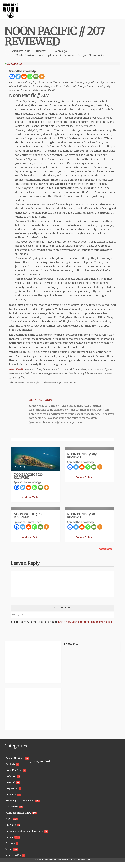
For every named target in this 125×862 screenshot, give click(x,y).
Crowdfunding (14, 770)
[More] (42, 76)
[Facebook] (12, 76)
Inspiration (12, 788)
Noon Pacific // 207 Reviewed (81, 515)
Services (10, 843)
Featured (10, 782)
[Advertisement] (24, 662)
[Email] (36, 76)
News (8, 819)
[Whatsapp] (30, 76)
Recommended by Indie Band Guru (24, 831)
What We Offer (13, 855)
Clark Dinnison (26, 55)
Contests (10, 764)
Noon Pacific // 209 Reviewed (81, 455)
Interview (11, 794)
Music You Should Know (18, 812)
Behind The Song (15, 758)
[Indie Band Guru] (62, 9)
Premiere (11, 825)
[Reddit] (24, 76)
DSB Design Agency (59, 860)
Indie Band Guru (83, 860)
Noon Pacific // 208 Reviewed (28, 515)
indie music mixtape (73, 55)
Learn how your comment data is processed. (85, 621)
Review (40, 51)
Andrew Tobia (21, 51)
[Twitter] (18, 76)
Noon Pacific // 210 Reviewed (28, 476)
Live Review (12, 806)
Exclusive (11, 776)
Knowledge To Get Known (20, 800)
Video (9, 849)
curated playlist (48, 55)
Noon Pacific (97, 55)
